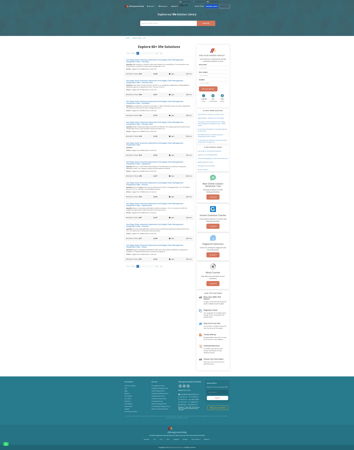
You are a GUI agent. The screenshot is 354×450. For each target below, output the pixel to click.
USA (160, 439)
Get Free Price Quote (130, 411)
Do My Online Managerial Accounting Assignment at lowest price (212, 130)
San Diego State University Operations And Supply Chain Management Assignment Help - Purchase (154, 61)
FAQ (125, 388)
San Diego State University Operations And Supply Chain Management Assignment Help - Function (154, 225)
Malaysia (206, 439)
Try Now (212, 197)
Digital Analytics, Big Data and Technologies (211, 118)
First (128, 53)
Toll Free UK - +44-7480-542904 (189, 399)
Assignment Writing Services (159, 388)
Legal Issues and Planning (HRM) (207, 155)
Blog (125, 391)
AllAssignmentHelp (136, 6)
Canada (184, 439)
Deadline (202, 80)
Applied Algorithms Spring (205, 162)
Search (205, 23)
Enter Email (202, 64)
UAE (167, 439)
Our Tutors (127, 398)
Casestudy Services (157, 401)
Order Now (224, 6)
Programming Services (158, 396)
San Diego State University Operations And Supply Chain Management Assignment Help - (154, 144)
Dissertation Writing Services (160, 393)
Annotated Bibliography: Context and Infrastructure (213, 158)
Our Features (128, 396)
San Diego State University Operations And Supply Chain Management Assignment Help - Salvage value (154, 123)
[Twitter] (184, 386)
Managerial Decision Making (206, 166)
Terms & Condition (130, 386)
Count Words (128, 406)
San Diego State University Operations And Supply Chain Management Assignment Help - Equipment (154, 163)
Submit (217, 398)
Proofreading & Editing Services (160, 406)
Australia (146, 439)
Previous (133, 53)
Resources (127, 401)
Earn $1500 (200, 6)
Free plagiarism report (158, 386)
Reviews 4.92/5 (211, 6)
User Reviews (128, 404)
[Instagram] (188, 386)
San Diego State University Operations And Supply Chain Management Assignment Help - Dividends (154, 102)
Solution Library (136, 38)
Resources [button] (163, 6)
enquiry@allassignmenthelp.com (189, 394)
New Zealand (195, 439)
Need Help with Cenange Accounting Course (211, 114)
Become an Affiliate (218, 408)
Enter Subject (203, 72)
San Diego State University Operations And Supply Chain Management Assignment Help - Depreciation (154, 204)
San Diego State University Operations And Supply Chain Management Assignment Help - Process (154, 184)
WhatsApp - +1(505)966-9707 (188, 404)
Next (157, 53)
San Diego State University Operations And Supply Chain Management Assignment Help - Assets (154, 246)
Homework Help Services (158, 398)
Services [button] (151, 6)
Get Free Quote (208, 89)
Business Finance (203, 169)
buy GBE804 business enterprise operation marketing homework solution (210, 135)
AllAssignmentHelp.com (176, 447)
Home (128, 38)
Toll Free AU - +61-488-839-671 (189, 402)
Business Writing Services (159, 404)
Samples (127, 409)
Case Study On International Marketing (209, 151)
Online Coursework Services (159, 409)
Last (161, 53)
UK (154, 439)
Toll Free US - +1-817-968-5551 (189, 397)
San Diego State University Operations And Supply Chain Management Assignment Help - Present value (154, 81)
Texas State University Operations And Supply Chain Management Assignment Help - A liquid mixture (211, 123)
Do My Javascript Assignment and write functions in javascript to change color (212, 141)
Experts (175, 6)
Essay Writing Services (158, 391)
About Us (127, 393)
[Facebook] (180, 386)
